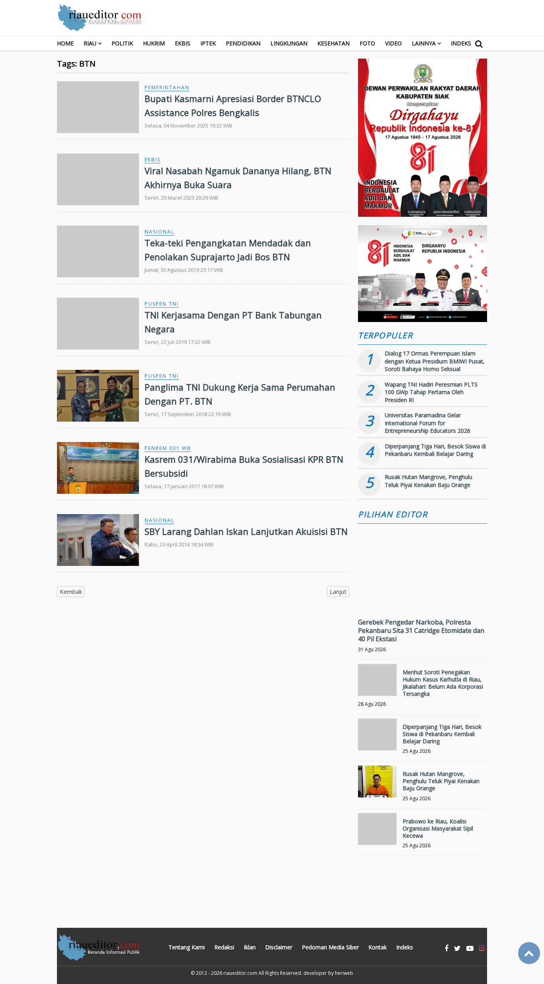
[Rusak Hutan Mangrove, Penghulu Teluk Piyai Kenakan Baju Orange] (377, 785)
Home (65, 43)
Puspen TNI (162, 304)
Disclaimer (278, 947)
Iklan (250, 947)
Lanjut (338, 591)
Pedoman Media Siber (330, 947)
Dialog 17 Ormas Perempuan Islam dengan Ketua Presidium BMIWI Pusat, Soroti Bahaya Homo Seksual (435, 361)
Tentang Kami (186, 947)
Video (393, 43)
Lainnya (424, 43)
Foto (367, 43)
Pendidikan (243, 43)
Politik (122, 43)
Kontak (377, 947)
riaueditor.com (240, 973)
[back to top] (529, 953)
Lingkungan (288, 43)
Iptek (208, 43)
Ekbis (182, 43)
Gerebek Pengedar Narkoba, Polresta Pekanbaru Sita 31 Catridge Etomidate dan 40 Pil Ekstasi (421, 630)
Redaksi (224, 947)
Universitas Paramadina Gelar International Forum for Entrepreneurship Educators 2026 (427, 422)
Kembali (71, 591)
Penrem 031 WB (168, 448)
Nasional (159, 231)
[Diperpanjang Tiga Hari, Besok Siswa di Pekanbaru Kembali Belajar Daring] (377, 738)
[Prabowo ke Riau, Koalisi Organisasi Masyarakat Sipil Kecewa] (377, 832)
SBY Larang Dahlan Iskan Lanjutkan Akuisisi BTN (246, 531)
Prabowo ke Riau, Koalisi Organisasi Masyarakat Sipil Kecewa (438, 828)
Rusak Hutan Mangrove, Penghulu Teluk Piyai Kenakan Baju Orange (428, 481)
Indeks (461, 43)
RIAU (90, 43)
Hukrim (154, 43)
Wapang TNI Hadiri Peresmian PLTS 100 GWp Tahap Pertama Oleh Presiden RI (431, 392)
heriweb (344, 973)
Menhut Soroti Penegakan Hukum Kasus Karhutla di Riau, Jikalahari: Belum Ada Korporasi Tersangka (443, 683)
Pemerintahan (167, 87)
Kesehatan (333, 43)
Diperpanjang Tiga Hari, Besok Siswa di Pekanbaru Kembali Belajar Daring (435, 450)
